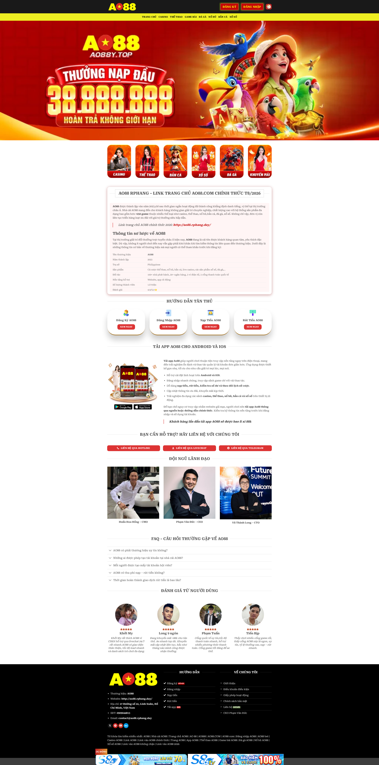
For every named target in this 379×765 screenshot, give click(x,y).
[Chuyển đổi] (110, 551)
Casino (163, 17)
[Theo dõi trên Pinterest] (115, 725)
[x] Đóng (101, 751)
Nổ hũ (212, 17)
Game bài (191, 17)
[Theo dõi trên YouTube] (120, 725)
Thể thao (176, 17)
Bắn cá (223, 17)
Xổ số (233, 17)
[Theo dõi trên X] (110, 725)
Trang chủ (149, 17)
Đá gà (202, 17)
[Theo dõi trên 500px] (126, 725)
